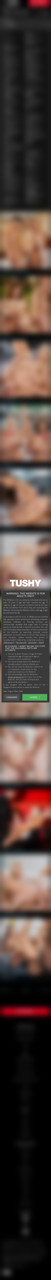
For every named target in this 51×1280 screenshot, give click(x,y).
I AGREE (33, 697)
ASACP (41, 642)
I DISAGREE (11, 697)
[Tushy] (25, 584)
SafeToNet (32, 642)
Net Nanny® (21, 642)
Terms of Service (15, 677)
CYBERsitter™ (8, 642)
